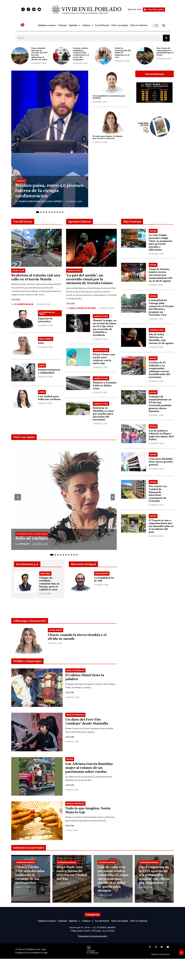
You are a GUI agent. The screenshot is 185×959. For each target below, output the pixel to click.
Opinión (73, 25)
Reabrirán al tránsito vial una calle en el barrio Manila (35, 277)
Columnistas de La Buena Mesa (32, 534)
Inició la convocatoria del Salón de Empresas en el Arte (123, 53)
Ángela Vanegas (45, 339)
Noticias (62, 25)
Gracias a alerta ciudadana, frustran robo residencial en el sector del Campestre (81, 54)
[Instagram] (28, 9)
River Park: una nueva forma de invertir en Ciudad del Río (71, 873)
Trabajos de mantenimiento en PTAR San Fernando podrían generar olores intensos (160, 404)
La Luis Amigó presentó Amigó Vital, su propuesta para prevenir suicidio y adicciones (160, 242)
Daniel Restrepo (101, 573)
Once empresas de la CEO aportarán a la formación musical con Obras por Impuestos (154, 875)
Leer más (15, 299)
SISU (41, 343)
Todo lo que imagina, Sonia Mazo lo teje (87, 810)
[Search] (166, 38)
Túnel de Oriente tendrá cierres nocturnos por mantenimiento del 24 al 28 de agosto (160, 275)
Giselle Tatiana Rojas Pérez (82, 308)
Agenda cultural (74, 270)
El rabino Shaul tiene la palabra (84, 677)
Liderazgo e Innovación (29, 621)
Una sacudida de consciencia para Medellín (108, 97)
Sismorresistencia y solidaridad (49, 371)
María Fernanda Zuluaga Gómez (40, 201)
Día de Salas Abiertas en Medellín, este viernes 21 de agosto (161, 339)
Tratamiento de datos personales (92, 936)
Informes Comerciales (28, 848)
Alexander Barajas (23, 304)
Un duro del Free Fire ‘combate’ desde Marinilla (86, 722)
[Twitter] (34, 9)
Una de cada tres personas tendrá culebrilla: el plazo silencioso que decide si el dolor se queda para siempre (113, 879)
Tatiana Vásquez (55, 630)
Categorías (92, 914)
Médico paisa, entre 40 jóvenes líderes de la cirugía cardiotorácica (49, 190)
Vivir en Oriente (138, 25)
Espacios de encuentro (45, 320)
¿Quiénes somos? (47, 25)
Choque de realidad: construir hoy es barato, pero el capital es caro (49, 583)
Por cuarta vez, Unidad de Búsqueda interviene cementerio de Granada (158, 494)
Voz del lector (102, 25)
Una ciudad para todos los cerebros (49, 398)
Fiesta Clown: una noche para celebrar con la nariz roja (104, 359)
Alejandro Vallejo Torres (47, 313)
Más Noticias (132, 221)
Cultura (86, 25)
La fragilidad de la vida (104, 579)
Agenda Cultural (79, 221)
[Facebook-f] (23, 9)
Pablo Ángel (45, 573)
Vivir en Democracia (154, 74)
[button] (163, 25)
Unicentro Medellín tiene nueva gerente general (161, 461)
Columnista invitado (107, 862)
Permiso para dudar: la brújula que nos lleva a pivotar (107, 137)
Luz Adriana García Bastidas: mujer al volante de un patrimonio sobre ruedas (89, 768)
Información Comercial (25, 862)
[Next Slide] (84, 139)
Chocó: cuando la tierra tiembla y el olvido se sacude (77, 637)
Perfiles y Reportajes (27, 661)
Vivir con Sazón (119, 25)
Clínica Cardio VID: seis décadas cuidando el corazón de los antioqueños (29, 875)
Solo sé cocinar (31, 538)
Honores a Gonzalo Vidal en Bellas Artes (104, 385)
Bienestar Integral (83, 564)
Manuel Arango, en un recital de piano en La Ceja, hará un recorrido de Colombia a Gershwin (104, 328)
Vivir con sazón (24, 437)
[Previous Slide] (17, 139)
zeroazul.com (165, 954)
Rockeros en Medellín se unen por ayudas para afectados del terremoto (103, 413)
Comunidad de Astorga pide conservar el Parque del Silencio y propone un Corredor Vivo (161, 308)
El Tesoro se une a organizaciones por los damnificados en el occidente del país (161, 526)
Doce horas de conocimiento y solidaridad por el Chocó (165, 51)
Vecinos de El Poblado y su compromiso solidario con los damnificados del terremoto (159, 370)
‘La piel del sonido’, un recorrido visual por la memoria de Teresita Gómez (89, 279)
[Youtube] (39, 9)
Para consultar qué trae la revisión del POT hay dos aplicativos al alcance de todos (39, 54)
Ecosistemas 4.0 (27, 564)
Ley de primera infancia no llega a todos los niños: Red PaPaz (161, 435)
